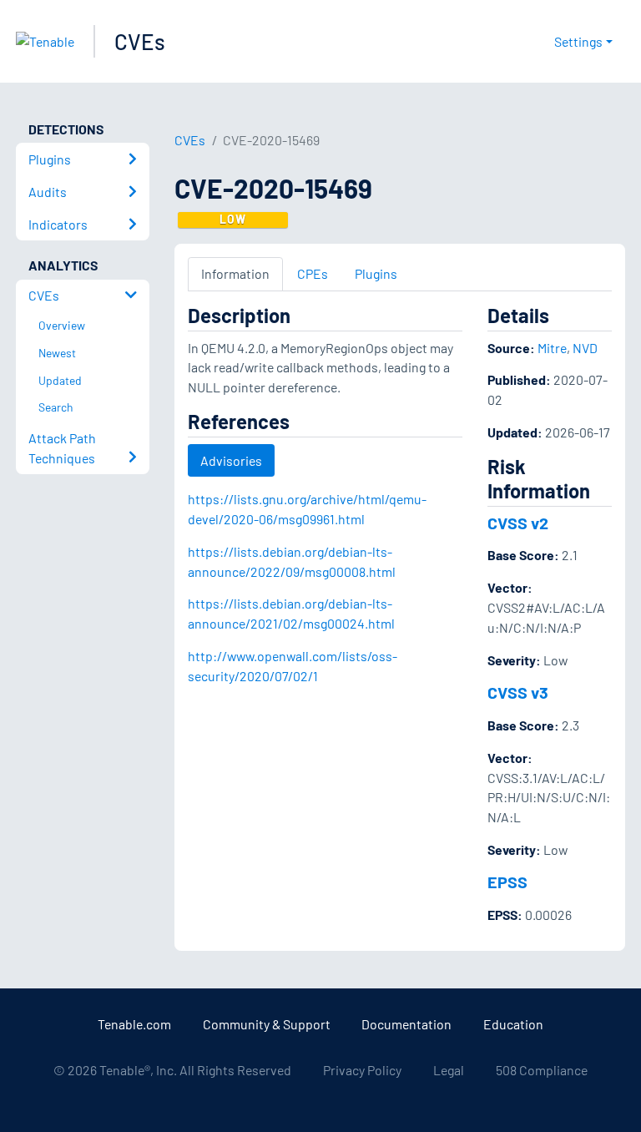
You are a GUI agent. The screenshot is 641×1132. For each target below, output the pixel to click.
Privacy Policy (362, 1070)
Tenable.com (134, 1024)
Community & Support (267, 1024)
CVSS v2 (517, 523)
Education (513, 1024)
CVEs (139, 41)
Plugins (376, 273)
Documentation (406, 1024)
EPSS (507, 882)
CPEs (312, 273)
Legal (448, 1070)
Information (235, 273)
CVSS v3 (517, 692)
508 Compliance (542, 1070)
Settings (578, 41)
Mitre (552, 348)
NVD (585, 348)
